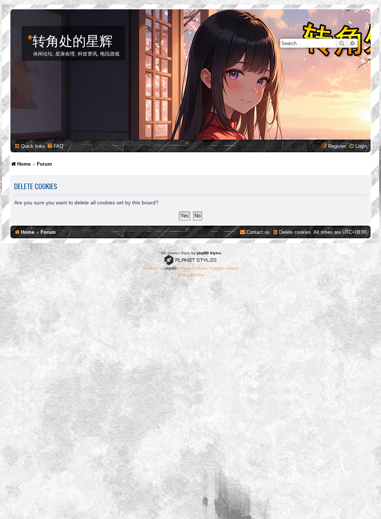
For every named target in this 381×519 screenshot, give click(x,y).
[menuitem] (55, 146)
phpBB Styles (209, 253)
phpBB (171, 268)
